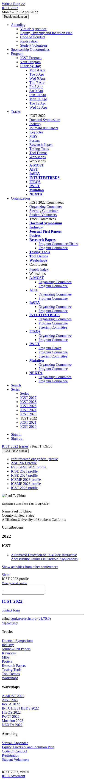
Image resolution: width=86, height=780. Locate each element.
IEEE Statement (13, 776)
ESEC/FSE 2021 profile (28, 467)
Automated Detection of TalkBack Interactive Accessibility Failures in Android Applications (44, 557)
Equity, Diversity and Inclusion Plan (46, 33)
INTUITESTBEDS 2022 (20, 708)
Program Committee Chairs (58, 244)
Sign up (16, 438)
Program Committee (53, 248)
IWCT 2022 (10, 716)
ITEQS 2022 (11, 712)
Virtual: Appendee (33, 29)
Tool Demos (38, 153)
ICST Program (31, 58)
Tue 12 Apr (37, 103)
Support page (10, 623)
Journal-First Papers (43, 128)
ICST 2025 (28, 406)
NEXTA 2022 (12, 725)
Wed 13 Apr (38, 107)
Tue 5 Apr (36, 74)
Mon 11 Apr (38, 99)
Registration (29, 41)
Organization (20, 198)
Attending (18, 25)
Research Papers (41, 144)
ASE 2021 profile (24, 463)
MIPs (33, 136)
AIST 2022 (10, 700)
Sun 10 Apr (37, 95)
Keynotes (36, 132)
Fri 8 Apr (36, 87)
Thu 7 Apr (36, 82)
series (24, 446)
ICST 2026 (28, 402)
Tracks (16, 111)
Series (24, 393)
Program (17, 54)
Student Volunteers (33, 45)
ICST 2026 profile (24, 488)
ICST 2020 (28, 426)
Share (6, 575)
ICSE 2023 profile (24, 471)
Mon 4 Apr (37, 70)
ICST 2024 (28, 410)
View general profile (14, 583)
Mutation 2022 (12, 721)
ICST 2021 (28, 422)
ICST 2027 (28, 398)
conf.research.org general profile (34, 459)
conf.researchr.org (23, 618)
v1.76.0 (44, 618)
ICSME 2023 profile (26, 480)
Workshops (37, 157)
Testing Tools (39, 149)
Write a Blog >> (13, 4)
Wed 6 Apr (37, 78)
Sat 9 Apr (36, 91)
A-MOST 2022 (13, 696)
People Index (38, 269)
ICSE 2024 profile (24, 475)
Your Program (30, 62)
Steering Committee (43, 211)
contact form (11, 610)
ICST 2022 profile (15, 451)
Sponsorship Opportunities (30, 49)
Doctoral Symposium (44, 120)
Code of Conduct (32, 37)
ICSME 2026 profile (26, 484)
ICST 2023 (28, 414)
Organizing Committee (45, 206)
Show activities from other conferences (30, 567)
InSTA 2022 (11, 704)
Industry (35, 124)
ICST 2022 (10, 446)
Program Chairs (50, 348)
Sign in (16, 434)
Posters (34, 140)
